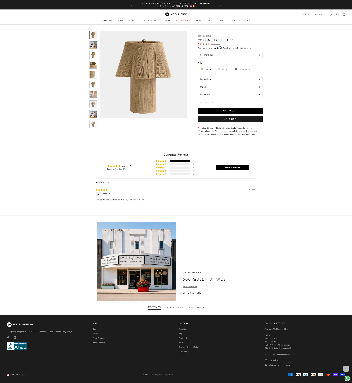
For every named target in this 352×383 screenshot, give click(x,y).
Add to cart (230, 111)
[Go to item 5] (93, 74)
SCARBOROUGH (175, 307)
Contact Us (183, 338)
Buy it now (230, 119)
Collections (182, 20)
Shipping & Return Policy (189, 347)
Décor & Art (149, 20)
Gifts (223, 20)
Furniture (107, 20)
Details (203, 86)
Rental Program (99, 342)
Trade (198, 20)
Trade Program (99, 338)
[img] (102, 190)
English (319, 14)
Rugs (120, 20)
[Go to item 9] (93, 114)
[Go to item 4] (93, 65)
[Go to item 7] (93, 94)
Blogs (181, 333)
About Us (182, 329)
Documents (205, 94)
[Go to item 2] (93, 45)
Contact (235, 20)
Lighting (133, 20)
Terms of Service (185, 351)
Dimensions (205, 79)
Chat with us (274, 360)
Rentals (211, 20)
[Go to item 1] (93, 35)
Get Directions (192, 292)
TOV (199, 33)
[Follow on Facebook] (8, 337)
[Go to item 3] (93, 55)
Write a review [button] (232, 167)
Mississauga (196, 307)
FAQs (181, 342)
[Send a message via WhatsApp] (347, 378)
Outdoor (166, 20)
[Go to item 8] (93, 104)
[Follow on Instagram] (15, 337)
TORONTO (154, 307)
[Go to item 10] (93, 124)
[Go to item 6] (93, 84)
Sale (248, 20)
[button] (161, 161)
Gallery (95, 333)
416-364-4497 (190, 286)
